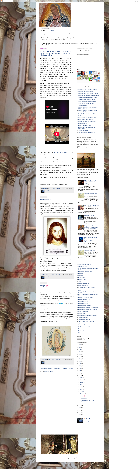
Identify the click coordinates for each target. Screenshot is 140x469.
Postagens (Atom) (48, 371)
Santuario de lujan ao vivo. (84, 125)
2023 (80, 407)
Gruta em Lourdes (82, 105)
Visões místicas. (46, 199)
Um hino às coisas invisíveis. (85, 327)
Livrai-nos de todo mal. (83, 285)
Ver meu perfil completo (89, 421)
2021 (80, 375)
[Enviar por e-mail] (65, 188)
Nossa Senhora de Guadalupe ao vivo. (87, 117)
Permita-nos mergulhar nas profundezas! (87, 315)
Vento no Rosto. (82, 331)
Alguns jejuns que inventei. (84, 264)
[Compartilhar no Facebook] (70, 188)
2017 (80, 366)
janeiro (81, 377)
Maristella (88, 419)
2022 (80, 405)
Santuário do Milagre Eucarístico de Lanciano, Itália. (86, 127)
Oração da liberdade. (83, 301)
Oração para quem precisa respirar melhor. (88, 307)
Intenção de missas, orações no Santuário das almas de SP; (87, 111)
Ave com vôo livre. (82, 266)
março (81, 382)
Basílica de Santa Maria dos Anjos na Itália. (88, 93)
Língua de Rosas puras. (83, 283)
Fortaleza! (80, 275)
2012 (80, 354)
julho (81, 389)
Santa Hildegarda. (82, 123)
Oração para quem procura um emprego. (87, 309)
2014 (80, 359)
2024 (80, 410)
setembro (82, 391)
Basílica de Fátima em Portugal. (85, 91)
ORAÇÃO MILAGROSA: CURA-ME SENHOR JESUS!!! (90, 182)
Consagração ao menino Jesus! (85, 271)
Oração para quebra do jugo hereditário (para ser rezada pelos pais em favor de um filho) (90, 239)
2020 (80, 373)
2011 (80, 352)
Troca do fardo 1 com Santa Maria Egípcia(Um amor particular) (86, 322)
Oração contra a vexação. (84, 299)
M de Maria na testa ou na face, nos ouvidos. (86, 288)
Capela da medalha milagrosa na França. (87, 97)
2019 (80, 370)
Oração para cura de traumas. (85, 305)
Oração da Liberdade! (89, 215)
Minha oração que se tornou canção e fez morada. (87, 291)
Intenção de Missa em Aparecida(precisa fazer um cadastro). (87, 107)
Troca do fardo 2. (82, 325)
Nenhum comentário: (56, 188)
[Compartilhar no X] (68, 188)
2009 (80, 347)
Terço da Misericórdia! (83, 130)
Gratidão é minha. (82, 279)
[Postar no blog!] (67, 188)
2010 (80, 349)
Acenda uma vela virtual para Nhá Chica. (87, 89)
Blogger (79, 458)
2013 (80, 356)
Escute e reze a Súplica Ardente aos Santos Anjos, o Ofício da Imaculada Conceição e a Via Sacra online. (55, 53)
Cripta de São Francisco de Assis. (86, 103)
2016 (80, 363)
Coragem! (80, 273)
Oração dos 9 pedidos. (83, 303)
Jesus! (79, 281)
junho (81, 387)
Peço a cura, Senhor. (83, 311)
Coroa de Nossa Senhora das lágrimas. (87, 101)
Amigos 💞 (44, 286)
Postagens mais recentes (46, 368)
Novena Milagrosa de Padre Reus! (90, 194)
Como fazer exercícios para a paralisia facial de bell (88, 268)
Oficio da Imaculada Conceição (85, 119)
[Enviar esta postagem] (63, 188)
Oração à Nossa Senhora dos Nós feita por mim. (88, 294)
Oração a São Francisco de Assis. (86, 297)
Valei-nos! (80, 329)
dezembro (82, 394)
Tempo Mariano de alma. (84, 319)
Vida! (79, 333)
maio (81, 384)
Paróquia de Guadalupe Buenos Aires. (87, 121)
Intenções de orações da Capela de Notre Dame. (87, 114)
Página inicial (57, 368)
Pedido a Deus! (81, 313)
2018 (80, 368)
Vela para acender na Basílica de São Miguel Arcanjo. (86, 133)
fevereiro (82, 380)
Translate (52, 30)
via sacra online (60, 153)
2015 (80, 361)
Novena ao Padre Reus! (89, 250)
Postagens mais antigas (68, 368)
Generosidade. (81, 277)
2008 (80, 345)
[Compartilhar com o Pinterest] (71, 188)
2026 (80, 414)
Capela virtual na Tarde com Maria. (86, 99)
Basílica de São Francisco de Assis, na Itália (88, 95)
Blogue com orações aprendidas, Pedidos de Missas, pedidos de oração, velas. (91, 227)
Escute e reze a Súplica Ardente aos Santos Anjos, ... (88, 401)
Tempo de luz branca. (83, 317)
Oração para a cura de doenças (91, 205)
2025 (80, 412)
